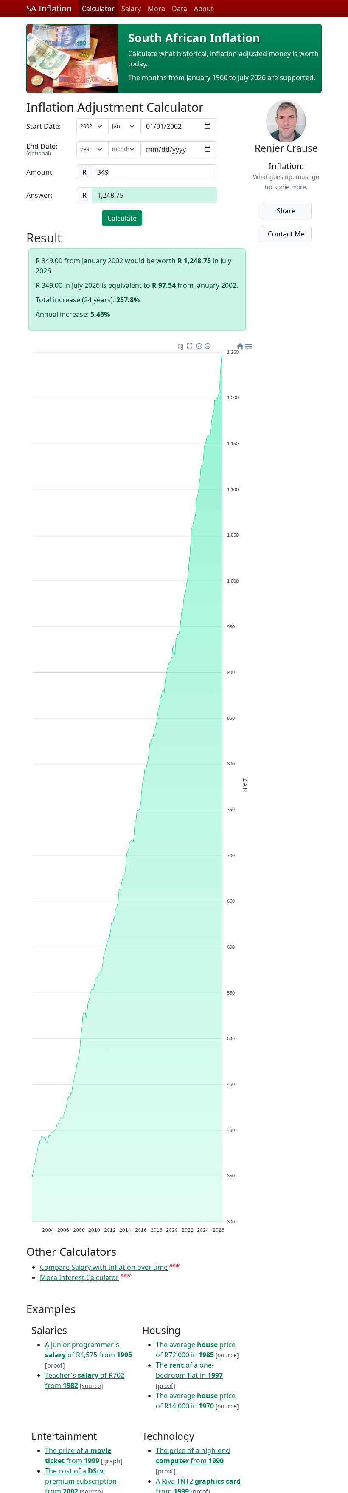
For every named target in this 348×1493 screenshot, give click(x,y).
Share (286, 211)
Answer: (39, 195)
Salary (131, 8)
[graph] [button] (112, 1461)
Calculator (98, 8)
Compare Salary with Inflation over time (104, 1267)
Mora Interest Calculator (79, 1277)
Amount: (40, 172)
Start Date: (43, 126)
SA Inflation (49, 8)
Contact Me (286, 234)
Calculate (122, 218)
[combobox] (90, 149)
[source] (91, 1386)
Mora (156, 8)
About (203, 8)
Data (179, 8)
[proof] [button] (55, 1365)
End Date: (41, 149)
